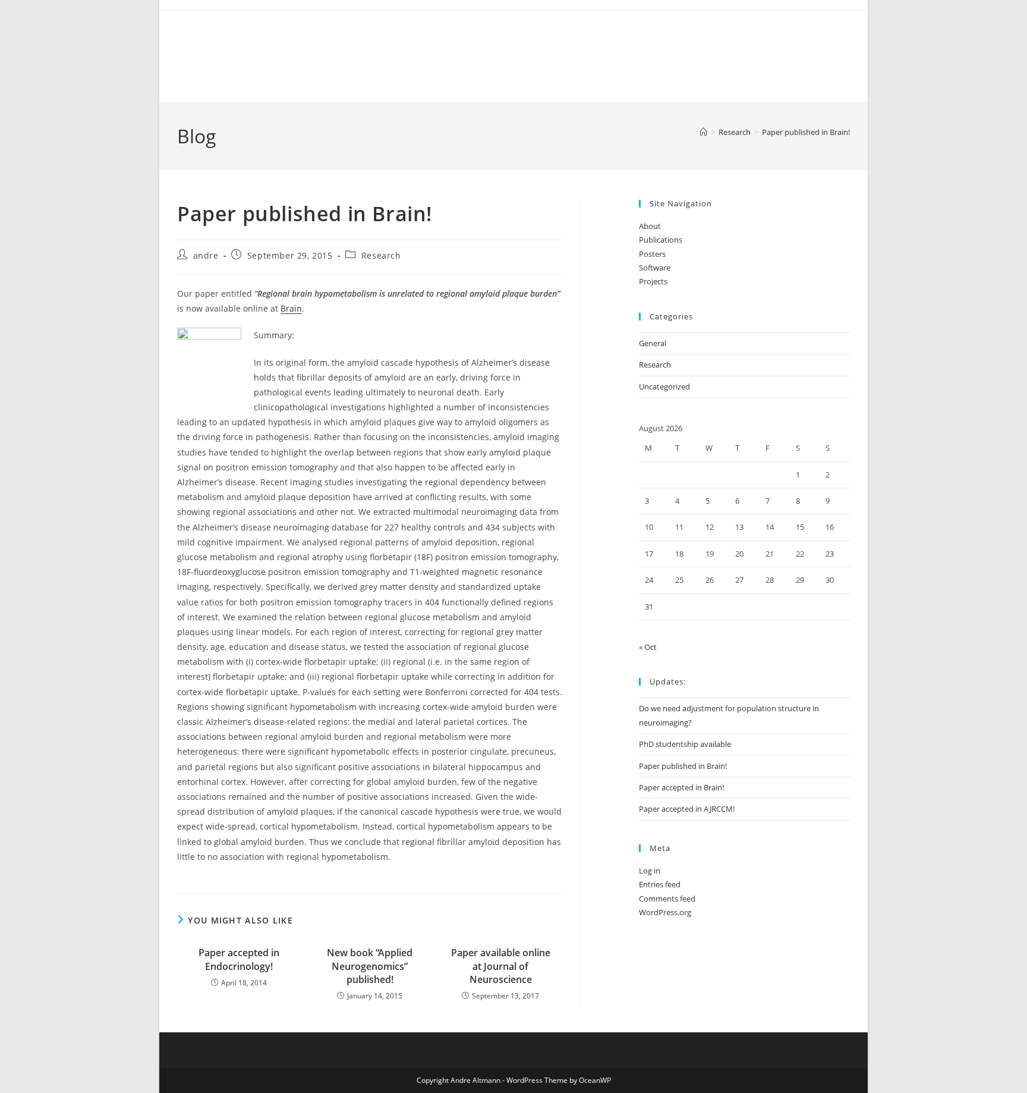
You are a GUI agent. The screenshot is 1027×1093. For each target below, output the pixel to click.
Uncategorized (664, 386)
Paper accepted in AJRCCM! (687, 808)
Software (654, 267)
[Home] (703, 132)
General (652, 343)
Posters (652, 254)
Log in (649, 870)
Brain (291, 308)
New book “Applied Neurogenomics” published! (369, 966)
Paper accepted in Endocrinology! (239, 959)
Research (381, 255)
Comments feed (667, 898)
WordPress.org (665, 912)
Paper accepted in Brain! (681, 787)
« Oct (648, 647)
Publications (660, 239)
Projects (653, 281)
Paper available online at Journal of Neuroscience (500, 966)
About (650, 226)
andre (206, 255)
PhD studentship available (685, 744)
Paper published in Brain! (806, 132)
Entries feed (660, 884)
